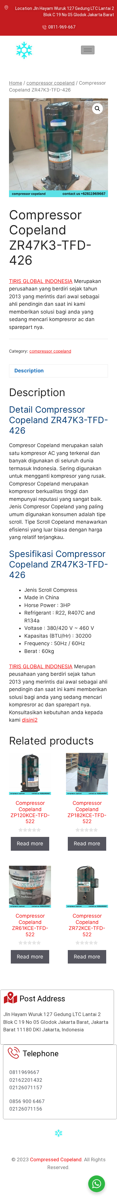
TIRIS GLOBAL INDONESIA (41, 281)
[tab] (58, 371)
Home (15, 83)
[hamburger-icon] (87, 50)
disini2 (30, 720)
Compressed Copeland (56, 1159)
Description (29, 371)
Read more (30, 844)
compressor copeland (50, 83)
